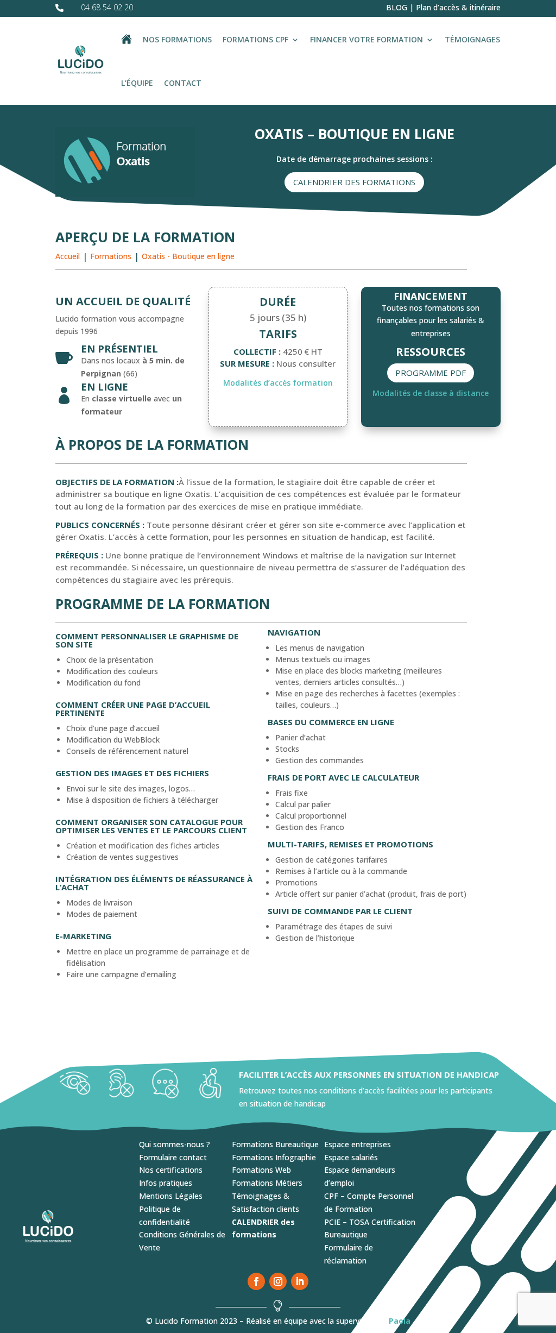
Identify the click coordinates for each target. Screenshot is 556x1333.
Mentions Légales (171, 1196)
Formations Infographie (274, 1157)
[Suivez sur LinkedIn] (299, 1281)
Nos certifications (171, 1170)
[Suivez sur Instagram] (278, 1281)
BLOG (396, 7)
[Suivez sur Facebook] (256, 1281)
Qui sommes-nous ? (174, 1144)
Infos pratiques (165, 1183)
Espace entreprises (357, 1144)
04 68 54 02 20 (107, 7)
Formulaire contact (173, 1157)
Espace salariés (351, 1157)
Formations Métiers (267, 1183)
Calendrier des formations (354, 182)
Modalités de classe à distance (430, 393)
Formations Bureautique (275, 1144)
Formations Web (261, 1170)
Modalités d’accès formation (278, 383)
